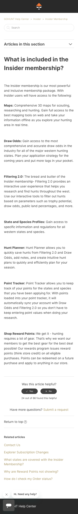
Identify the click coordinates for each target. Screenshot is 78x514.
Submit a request (55, 409)
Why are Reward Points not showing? (31, 471)
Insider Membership (56, 19)
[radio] (29, 391)
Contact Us (12, 445)
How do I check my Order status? (28, 479)
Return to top (13, 422)
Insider (37, 19)
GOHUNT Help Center (16, 19)
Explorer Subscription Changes (26, 452)
